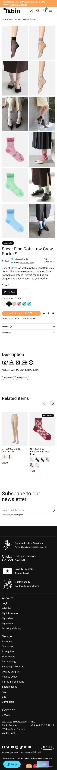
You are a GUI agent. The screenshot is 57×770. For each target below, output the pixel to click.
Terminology (9, 661)
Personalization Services (29, 543)
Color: (12, 299)
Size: (5, 285)
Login (5, 603)
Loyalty (43, 764)
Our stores (7, 646)
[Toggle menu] (51, 11)
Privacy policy (9, 677)
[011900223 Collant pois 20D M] (15, 429)
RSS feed (37, 752)
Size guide (8, 651)
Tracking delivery (11, 628)
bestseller (8, 377)
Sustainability (9, 687)
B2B (4, 697)
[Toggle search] (38, 11)
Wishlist (6, 608)
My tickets (7, 623)
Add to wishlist (29, 318)
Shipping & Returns (12, 667)
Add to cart (21, 313)
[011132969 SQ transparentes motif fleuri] (42, 429)
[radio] (4, 304)
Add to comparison (11, 318)
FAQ (4, 692)
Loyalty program (11, 672)
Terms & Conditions (13, 682)
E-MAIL (6, 715)
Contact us (8, 702)
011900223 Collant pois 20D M (11, 450)
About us (7, 641)
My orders (7, 618)
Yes (29, 766)
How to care (8, 656)
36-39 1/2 (9, 292)
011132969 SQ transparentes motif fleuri (39, 451)
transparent (22, 377)
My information (10, 613)
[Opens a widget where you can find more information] (12, 764)
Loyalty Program (24, 569)
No (36, 766)
